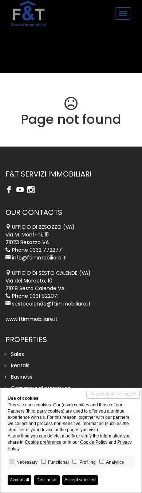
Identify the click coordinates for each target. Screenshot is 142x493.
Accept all (19, 479)
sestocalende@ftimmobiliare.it (51, 303)
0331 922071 (44, 296)
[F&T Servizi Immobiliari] (28, 13)
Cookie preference (43, 442)
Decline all (47, 479)
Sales (17, 354)
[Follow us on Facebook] (10, 190)
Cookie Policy (93, 442)
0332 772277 (45, 250)
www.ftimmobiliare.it (31, 319)
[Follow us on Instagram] (32, 190)
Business (21, 376)
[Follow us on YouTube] (21, 190)
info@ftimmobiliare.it (39, 257)
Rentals (20, 365)
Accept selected (80, 479)
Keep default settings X (113, 394)
